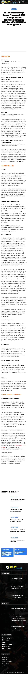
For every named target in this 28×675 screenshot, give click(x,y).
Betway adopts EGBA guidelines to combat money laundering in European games (18, 618)
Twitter (3, 449)
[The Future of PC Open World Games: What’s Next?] (5, 498)
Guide (14, 9)
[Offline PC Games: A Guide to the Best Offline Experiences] (5, 529)
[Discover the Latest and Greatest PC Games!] (5, 519)
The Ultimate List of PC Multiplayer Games (16, 510)
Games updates (14, 496)
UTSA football (18, 445)
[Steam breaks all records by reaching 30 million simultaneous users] (6, 627)
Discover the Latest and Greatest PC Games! (16, 520)
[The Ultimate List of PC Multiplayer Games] (5, 509)
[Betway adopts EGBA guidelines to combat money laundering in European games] (6, 618)
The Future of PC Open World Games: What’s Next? (17, 500)
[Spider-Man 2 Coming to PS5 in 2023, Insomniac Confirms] (6, 609)
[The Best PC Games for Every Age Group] (5, 539)
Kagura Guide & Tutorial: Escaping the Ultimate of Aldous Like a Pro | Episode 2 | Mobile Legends (7, 553)
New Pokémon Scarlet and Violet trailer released (20, 552)
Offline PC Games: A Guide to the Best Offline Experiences (17, 530)
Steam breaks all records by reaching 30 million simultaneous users (18, 628)
